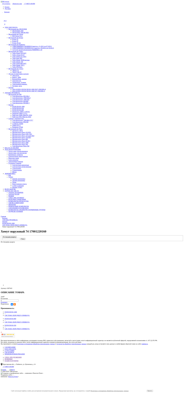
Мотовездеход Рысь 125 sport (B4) (23, 136)
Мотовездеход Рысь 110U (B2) (22, 134)
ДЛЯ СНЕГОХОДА (11, 27)
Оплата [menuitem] (7, 7)
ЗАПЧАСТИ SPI (13, 194)
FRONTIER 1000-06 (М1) (20, 32)
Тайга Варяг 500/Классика (21, 60)
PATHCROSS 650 (18, 108)
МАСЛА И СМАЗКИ (12, 148)
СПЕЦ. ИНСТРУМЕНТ (16, 198)
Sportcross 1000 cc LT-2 (19, 113)
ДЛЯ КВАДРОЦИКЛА (12, 93)
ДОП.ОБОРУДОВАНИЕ (13, 149)
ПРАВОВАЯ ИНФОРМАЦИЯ (15, 354)
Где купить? (6, 3)
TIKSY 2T (15, 70)
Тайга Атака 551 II (18, 55)
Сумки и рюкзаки (18, 185)
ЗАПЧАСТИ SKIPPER (15, 192)
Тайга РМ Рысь (17, 67)
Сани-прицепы (13, 160)
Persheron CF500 (17, 127)
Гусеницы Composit (14, 163)
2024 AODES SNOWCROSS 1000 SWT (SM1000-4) (29, 89)
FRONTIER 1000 (17, 31)
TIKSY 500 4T (17, 72)
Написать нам (17, 3)
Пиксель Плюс (13, 376)
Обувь (14, 182)
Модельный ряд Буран (15, 38)
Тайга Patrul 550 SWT (19, 53)
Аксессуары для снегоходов (17, 153)
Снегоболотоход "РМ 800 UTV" (22, 120)
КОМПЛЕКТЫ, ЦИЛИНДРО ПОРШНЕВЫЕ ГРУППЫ (26, 210)
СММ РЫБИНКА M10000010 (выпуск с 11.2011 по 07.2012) (32, 46)
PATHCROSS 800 (18, 110)
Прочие (10, 87)
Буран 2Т (15, 39)
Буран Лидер (16, 43)
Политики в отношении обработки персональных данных (110, 391)
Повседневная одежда (19, 184)
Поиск (23, 239)
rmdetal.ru (145, 344)
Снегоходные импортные (20, 165)
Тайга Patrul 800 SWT (19, 63)
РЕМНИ (11, 196)
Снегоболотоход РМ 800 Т (21, 103)
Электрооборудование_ (20, 84)
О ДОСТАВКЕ (9, 350)
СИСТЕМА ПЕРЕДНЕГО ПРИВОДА (17, 315)
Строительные (17, 170)
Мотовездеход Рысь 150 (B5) (21, 137)
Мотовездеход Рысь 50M (20, 142)
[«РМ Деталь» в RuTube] (4, 370)
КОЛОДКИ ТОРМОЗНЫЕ (17, 199)
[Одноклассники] (14, 304)
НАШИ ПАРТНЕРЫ (11, 361)
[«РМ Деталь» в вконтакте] (8, 370)
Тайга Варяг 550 (17, 62)
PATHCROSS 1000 (18, 106)
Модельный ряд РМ (14, 94)
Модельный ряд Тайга (15, 51)
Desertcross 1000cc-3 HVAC (21, 111)
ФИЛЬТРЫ (12, 204)
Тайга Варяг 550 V (18, 65)
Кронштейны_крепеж (19, 79)
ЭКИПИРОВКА (10, 173)
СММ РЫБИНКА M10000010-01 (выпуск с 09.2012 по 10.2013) (33, 48)
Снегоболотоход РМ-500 (20, 122)
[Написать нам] (2, 17)
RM (9, 175)
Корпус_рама (16, 77)
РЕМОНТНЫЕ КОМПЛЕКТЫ (18, 206)
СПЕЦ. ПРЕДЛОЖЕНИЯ (13, 357)
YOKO (10, 177)
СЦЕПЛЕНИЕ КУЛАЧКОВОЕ (18, 208)
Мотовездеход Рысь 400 (20, 139)
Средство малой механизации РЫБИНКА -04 (27, 50)
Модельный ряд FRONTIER (17, 29)
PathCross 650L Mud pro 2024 (21, 117)
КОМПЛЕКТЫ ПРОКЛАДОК (18, 201)
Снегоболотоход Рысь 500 (20, 146)
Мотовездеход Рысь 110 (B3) (21, 132)
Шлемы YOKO (17, 187)
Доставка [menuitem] (8, 8)
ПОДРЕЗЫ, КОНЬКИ (15, 211)
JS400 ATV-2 (16, 125)
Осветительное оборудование (18, 156)
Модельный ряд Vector (15, 34)
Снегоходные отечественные (21, 167)
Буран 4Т (15, 41)
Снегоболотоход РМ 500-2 (21, 96)
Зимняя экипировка (18, 179)
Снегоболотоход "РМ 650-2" (21, 98)
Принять (149, 391)
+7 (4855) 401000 (29, 3)
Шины (14, 172)
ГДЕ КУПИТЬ (9, 352)
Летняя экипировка (18, 180)
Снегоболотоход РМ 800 (20, 101)
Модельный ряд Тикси (15, 68)
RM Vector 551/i (17, 36)
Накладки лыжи (13, 158)
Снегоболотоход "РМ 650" (21, 99)
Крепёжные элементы (15, 154)
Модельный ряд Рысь (15, 129)
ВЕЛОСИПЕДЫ (10, 189)
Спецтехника (16, 168)
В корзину (4, 302)
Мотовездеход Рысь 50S (20, 144)
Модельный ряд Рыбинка (16, 44)
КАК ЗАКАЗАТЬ (10, 349)
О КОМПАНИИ (10, 347)
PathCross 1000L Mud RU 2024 (22, 115)
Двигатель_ (16, 75)
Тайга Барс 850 (17, 58)
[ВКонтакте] (12, 304)
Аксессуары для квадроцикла (18, 151)
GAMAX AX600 (17, 124)
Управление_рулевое (19, 82)
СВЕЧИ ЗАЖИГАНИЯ (16, 203)
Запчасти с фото (17, 130)
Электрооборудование (15, 161)
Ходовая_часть (17, 86)
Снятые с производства (16, 118)
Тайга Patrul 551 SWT (19, 56)
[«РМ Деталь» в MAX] (12, 370)
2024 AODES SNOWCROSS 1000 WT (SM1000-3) (28, 91)
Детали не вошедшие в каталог (18, 74)
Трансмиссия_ (17, 81)
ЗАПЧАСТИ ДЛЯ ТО (12, 191)
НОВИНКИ (8, 359)
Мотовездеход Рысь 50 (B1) (21, 141)
